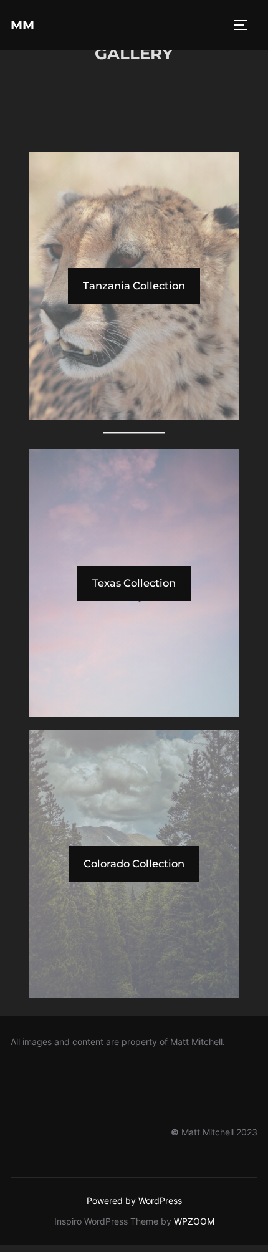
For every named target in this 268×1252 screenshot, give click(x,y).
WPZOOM (194, 1221)
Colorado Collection (134, 863)
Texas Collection (134, 583)
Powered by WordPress (134, 1200)
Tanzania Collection (134, 285)
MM (22, 24)
